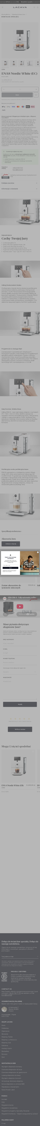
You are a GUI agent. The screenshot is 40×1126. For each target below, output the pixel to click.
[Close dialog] (38, 552)
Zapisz (10, 567)
